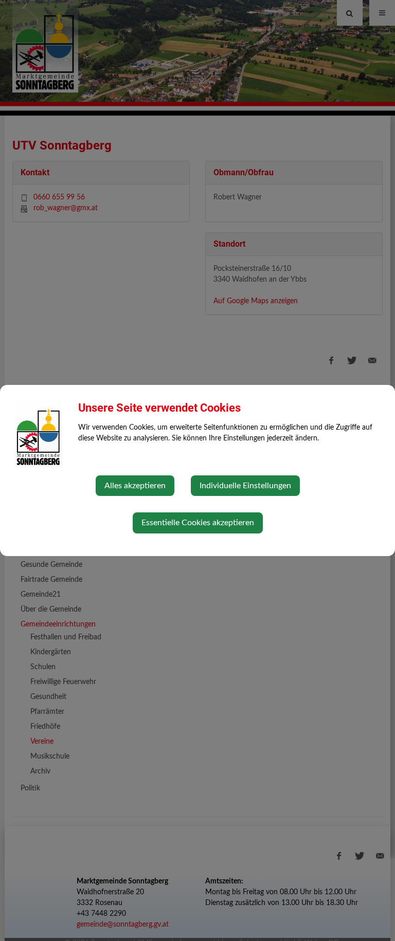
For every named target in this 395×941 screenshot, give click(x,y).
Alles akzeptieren (135, 486)
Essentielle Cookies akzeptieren (197, 523)
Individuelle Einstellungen (245, 486)
